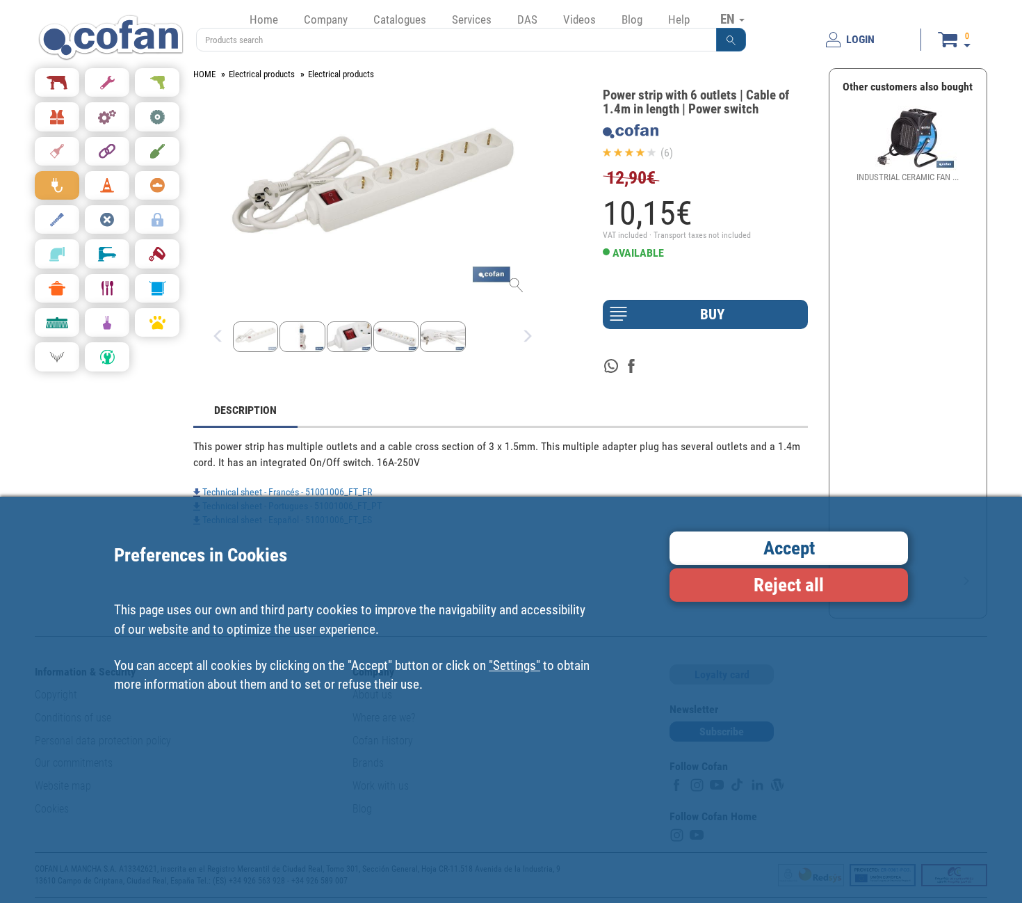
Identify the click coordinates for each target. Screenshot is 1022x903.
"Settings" (514, 665)
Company (326, 19)
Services (472, 19)
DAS (527, 19)
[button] (731, 39)
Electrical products (262, 74)
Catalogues (399, 19)
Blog (632, 19)
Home (264, 19)
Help (679, 19)
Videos (579, 19)
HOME (204, 74)
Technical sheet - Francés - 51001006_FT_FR (286, 491)
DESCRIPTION (245, 410)
